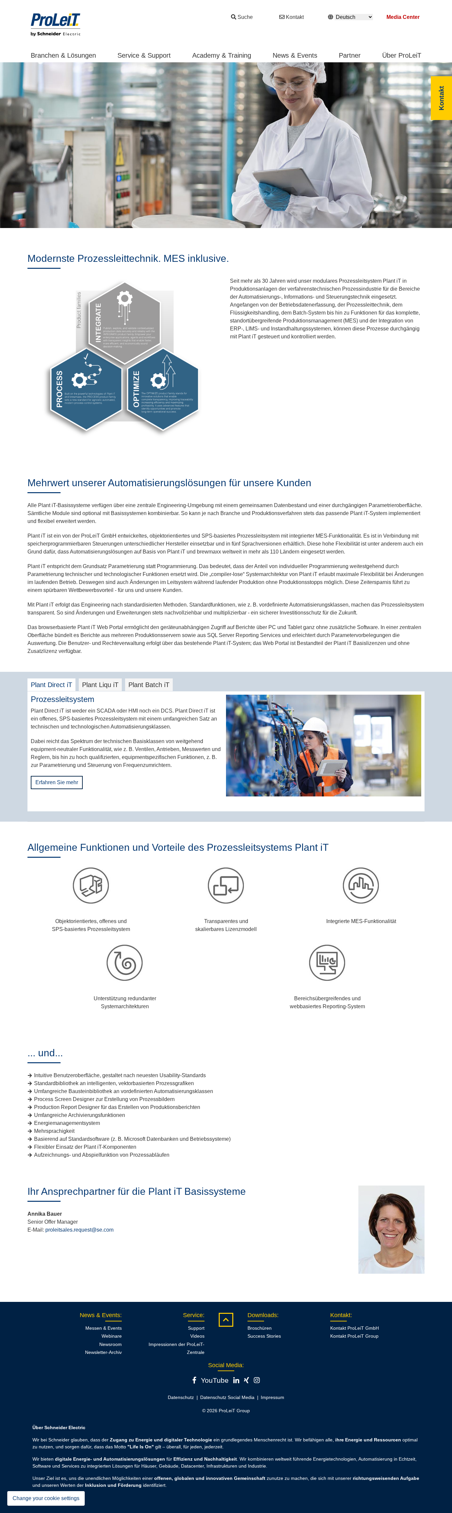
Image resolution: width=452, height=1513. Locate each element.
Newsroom (110, 1344)
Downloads (262, 1315)
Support (196, 1328)
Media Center (403, 17)
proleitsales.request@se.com (79, 1230)
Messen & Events (103, 1328)
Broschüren (260, 1328)
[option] (226, 145)
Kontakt (295, 17)
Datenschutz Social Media (227, 1397)
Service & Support (144, 55)
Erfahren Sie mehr (56, 782)
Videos (197, 1336)
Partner (350, 55)
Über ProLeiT (401, 55)
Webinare (112, 1336)
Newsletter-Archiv (103, 1352)
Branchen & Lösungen (63, 55)
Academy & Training (221, 55)
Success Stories (264, 1336)
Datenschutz (181, 1397)
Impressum (272, 1397)
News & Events (295, 55)
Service (193, 1315)
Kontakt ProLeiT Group (354, 1336)
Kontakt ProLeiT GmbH (354, 1328)
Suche (245, 17)
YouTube (215, 1380)
